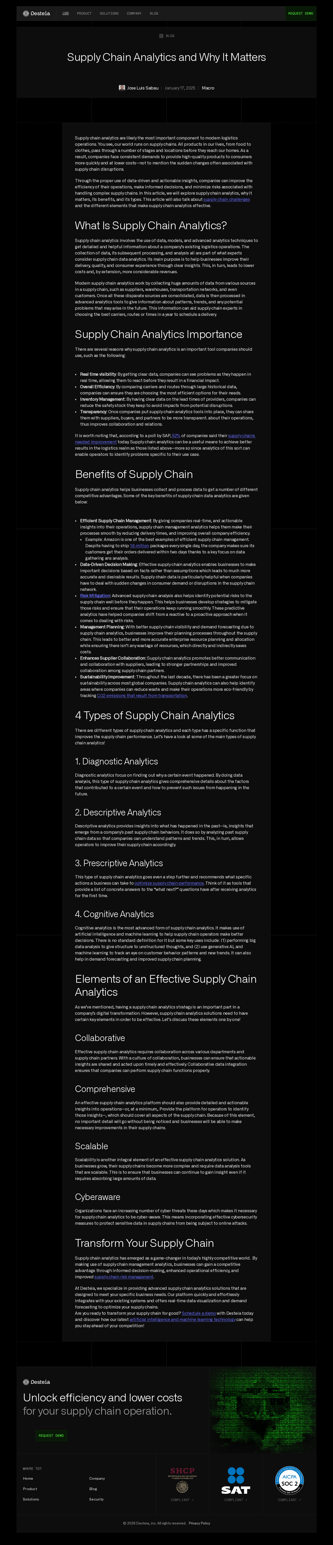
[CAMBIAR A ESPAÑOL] (65, 13)
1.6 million (139, 546)
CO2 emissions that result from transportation (142, 696)
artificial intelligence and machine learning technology (182, 1320)
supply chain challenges (226, 199)
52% (176, 436)
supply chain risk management (123, 1277)
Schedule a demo (199, 1313)
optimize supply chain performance (169, 883)
